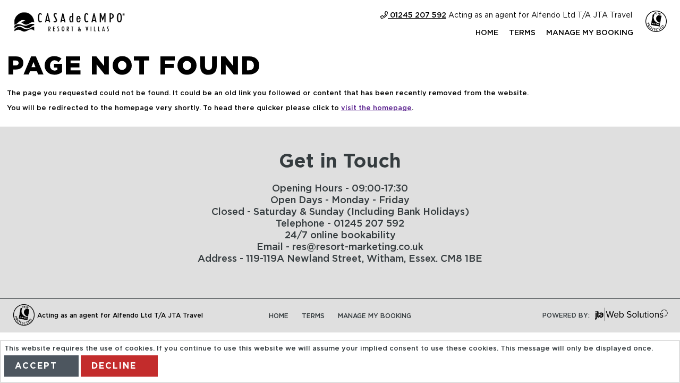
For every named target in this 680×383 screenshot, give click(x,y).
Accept (36, 366)
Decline (114, 366)
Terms (522, 33)
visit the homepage (376, 108)
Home (486, 33)
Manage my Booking (589, 33)
